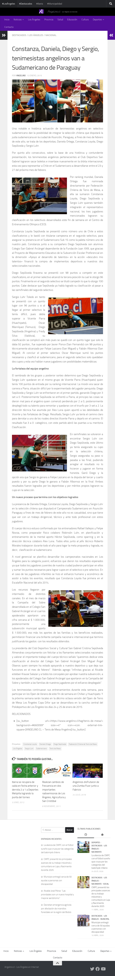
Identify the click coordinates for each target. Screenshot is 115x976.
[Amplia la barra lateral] (3, 35)
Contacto (8, 27)
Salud (60, 19)
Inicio (6, 19)
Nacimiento (96, 852)
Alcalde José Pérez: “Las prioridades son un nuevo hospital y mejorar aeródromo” (57, 894)
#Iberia (39, 3)
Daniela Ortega (45, 744)
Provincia (48, 19)
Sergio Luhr (29, 748)
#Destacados (25, 3)
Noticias (18, 19)
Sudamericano (41, 748)
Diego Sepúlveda (60, 744)
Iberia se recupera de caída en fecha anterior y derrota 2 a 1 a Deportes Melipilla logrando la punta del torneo (25, 790)
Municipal (104, 919)
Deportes (97, 19)
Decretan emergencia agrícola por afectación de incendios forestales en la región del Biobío (56, 909)
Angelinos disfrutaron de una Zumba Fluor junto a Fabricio (86, 786)
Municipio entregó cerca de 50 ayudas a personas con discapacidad (56, 880)
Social (106, 884)
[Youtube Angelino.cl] (103, 969)
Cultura (85, 19)
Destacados (19, 35)
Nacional (50, 35)
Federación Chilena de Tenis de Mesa (83, 744)
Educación (72, 19)
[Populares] (102, 835)
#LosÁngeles (8, 3)
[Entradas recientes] (85, 835)
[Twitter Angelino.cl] (92, 969)
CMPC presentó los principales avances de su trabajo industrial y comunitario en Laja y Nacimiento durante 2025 (100, 897)
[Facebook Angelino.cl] (98, 969)
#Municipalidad (54, 3)
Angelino (21, 75)
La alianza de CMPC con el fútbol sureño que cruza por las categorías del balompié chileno (57, 849)
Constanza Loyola (30, 744)
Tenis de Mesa (55, 748)
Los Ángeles (34, 19)
